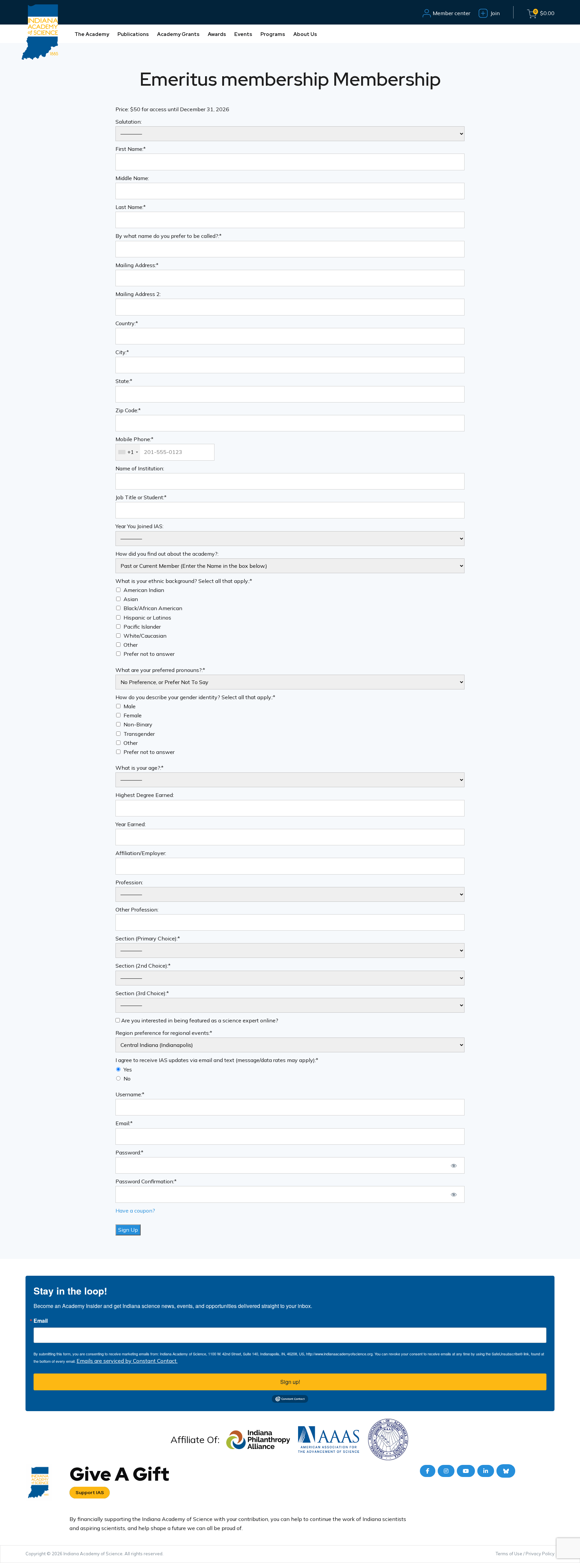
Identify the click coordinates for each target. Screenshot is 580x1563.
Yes (128, 1069)
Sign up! (290, 1382)
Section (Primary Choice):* (147, 938)
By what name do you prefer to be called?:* (168, 236)
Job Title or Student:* (140, 497)
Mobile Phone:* (134, 439)
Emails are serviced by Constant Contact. (127, 1360)
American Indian (144, 590)
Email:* (124, 1123)
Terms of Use (509, 1553)
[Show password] (454, 1165)
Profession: (129, 882)
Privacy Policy (540, 1553)
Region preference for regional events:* (163, 1032)
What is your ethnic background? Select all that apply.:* (183, 581)
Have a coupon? (135, 1210)
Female (133, 715)
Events (243, 34)
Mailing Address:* (136, 265)
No (127, 1078)
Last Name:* (130, 207)
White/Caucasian (145, 635)
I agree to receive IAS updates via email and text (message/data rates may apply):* (216, 1060)
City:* (122, 352)
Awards (217, 34)
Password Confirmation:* (146, 1181)
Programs (272, 34)
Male (130, 706)
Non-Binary (138, 724)
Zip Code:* (128, 410)
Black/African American (153, 608)
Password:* (129, 1152)
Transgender (139, 733)
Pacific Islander (142, 626)
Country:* (126, 323)
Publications (133, 34)
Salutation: (128, 121)
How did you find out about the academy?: (167, 553)
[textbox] (164, 452)
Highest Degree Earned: (144, 795)
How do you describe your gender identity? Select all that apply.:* (195, 697)
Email (41, 1320)
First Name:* (130, 148)
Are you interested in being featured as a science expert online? (199, 1020)
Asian (131, 599)
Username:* (129, 1094)
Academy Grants (178, 34)
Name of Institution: (139, 468)
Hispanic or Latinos (147, 617)
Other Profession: (136, 909)
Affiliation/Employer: (140, 853)
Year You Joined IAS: (139, 526)
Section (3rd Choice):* (142, 993)
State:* (123, 381)
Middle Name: (132, 178)
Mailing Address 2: (138, 294)
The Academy (92, 34)
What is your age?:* (139, 767)
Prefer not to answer (149, 653)
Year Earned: (130, 824)
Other (131, 644)
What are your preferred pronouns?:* (160, 670)
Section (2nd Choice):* (143, 965)
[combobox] (128, 452)
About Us (305, 34)
